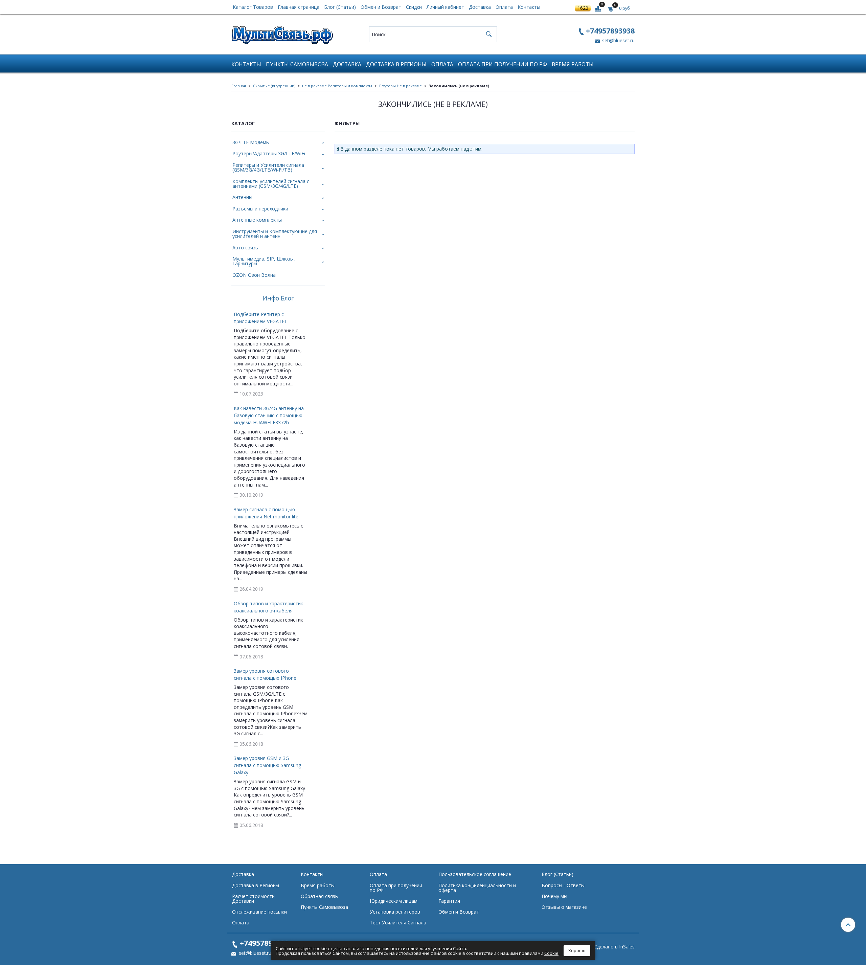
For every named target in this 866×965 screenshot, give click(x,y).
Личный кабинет (445, 7)
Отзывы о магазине (564, 907)
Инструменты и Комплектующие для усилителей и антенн (274, 233)
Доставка (480, 7)
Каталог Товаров (253, 7)
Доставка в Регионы (396, 64)
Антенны (242, 197)
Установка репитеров (395, 911)
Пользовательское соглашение (474, 874)
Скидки (414, 7)
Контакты (529, 7)
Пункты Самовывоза (297, 64)
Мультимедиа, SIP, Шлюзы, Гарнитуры (263, 261)
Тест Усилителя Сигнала (398, 922)
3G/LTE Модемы (251, 142)
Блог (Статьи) (340, 7)
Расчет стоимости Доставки (253, 898)
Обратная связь (319, 896)
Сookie (551, 953)
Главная (238, 85)
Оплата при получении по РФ (502, 64)
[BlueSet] (282, 32)
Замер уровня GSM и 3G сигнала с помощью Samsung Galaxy (267, 765)
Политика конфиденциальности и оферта (477, 887)
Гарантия (449, 901)
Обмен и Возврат (381, 7)
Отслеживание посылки (259, 911)
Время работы (573, 64)
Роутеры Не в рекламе (400, 85)
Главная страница (298, 7)
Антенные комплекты (257, 220)
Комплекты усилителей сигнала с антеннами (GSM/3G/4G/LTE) (270, 183)
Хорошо (577, 950)
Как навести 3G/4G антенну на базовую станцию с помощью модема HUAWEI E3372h (269, 415)
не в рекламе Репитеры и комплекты (337, 85)
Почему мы (554, 896)
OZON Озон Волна (254, 275)
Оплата (504, 7)
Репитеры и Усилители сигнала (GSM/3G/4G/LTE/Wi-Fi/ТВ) (268, 167)
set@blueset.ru (618, 40)
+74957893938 (610, 31)
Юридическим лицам (393, 901)
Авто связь (245, 247)
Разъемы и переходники (260, 208)
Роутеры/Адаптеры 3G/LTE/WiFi (268, 153)
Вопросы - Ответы (563, 885)
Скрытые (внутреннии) (274, 85)
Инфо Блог (278, 298)
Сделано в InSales (614, 946)
